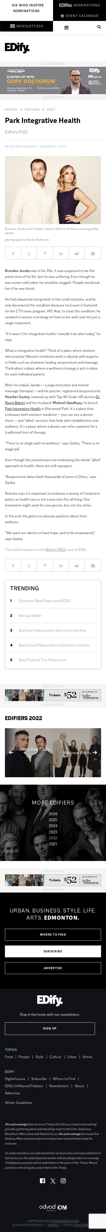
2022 (51, 110)
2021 (53, 844)
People (11, 110)
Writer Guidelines (18, 1102)
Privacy (53, 1225)
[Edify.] (17, 48)
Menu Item (14, 1095)
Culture (55, 1056)
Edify (9, 1071)
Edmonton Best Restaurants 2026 (44, 600)
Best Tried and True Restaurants (42, 660)
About (79, 1085)
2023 (53, 832)
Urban (72, 1056)
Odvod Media (83, 1225)
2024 (53, 825)
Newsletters (59, 1085)
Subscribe (53, 951)
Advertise (53, 968)
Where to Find (53, 935)
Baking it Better (30, 615)
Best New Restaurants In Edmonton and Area (52, 630)
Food (9, 1056)
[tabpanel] (53, 941)
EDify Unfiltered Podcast (24, 1085)
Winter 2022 (55, 549)
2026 (53, 813)
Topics (11, 1049)
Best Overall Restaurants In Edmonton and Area (54, 645)
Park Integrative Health (23, 408)
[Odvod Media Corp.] (53, 1207)
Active (87, 1056)
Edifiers (32, 110)
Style (39, 1056)
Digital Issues (15, 1078)
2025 (53, 819)
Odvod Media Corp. (65, 1221)
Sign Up (50, 1028)
